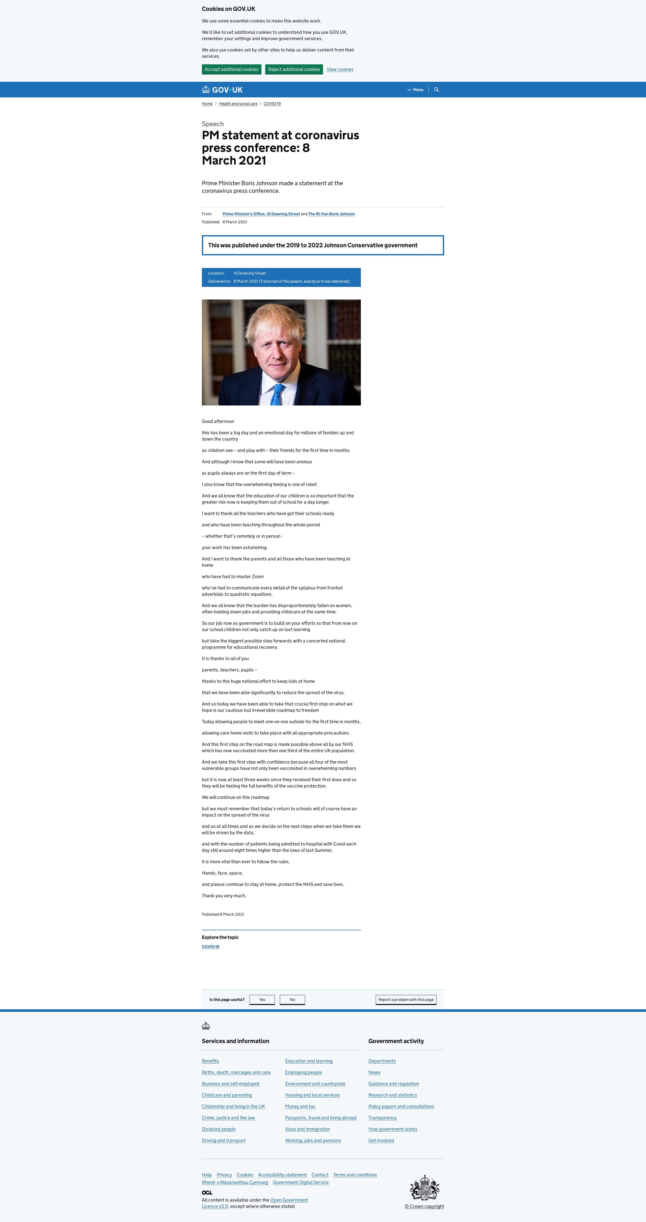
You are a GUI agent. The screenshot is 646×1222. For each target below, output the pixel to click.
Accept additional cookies (231, 69)
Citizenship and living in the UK (233, 1106)
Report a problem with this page (406, 999)
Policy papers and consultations (401, 1106)
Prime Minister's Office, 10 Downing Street (261, 213)
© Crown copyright (424, 1206)
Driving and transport (224, 1140)
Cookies (245, 1175)
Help (207, 1175)
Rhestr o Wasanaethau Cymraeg (235, 1182)
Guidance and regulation (393, 1084)
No (297, 999)
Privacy (224, 1175)
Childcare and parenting (227, 1095)
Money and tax (300, 1106)
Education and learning (309, 1061)
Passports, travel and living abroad (321, 1118)
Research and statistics (392, 1095)
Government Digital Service (301, 1182)
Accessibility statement (282, 1175)
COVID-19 (272, 103)
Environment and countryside (315, 1084)
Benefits (210, 1061)
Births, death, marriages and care (236, 1072)
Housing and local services (312, 1095)
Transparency (382, 1118)
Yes (267, 999)
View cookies (340, 69)
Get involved (381, 1140)
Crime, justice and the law (228, 1118)
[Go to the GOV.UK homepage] (222, 89)
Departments (382, 1061)
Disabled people (219, 1129)
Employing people (303, 1072)
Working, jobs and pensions (313, 1140)
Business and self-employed (230, 1084)
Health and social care (238, 103)
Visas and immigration (307, 1129)
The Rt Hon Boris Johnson (331, 213)
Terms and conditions (355, 1175)
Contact (320, 1175)
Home (207, 103)
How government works (392, 1129)
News (374, 1072)
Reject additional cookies (294, 69)
